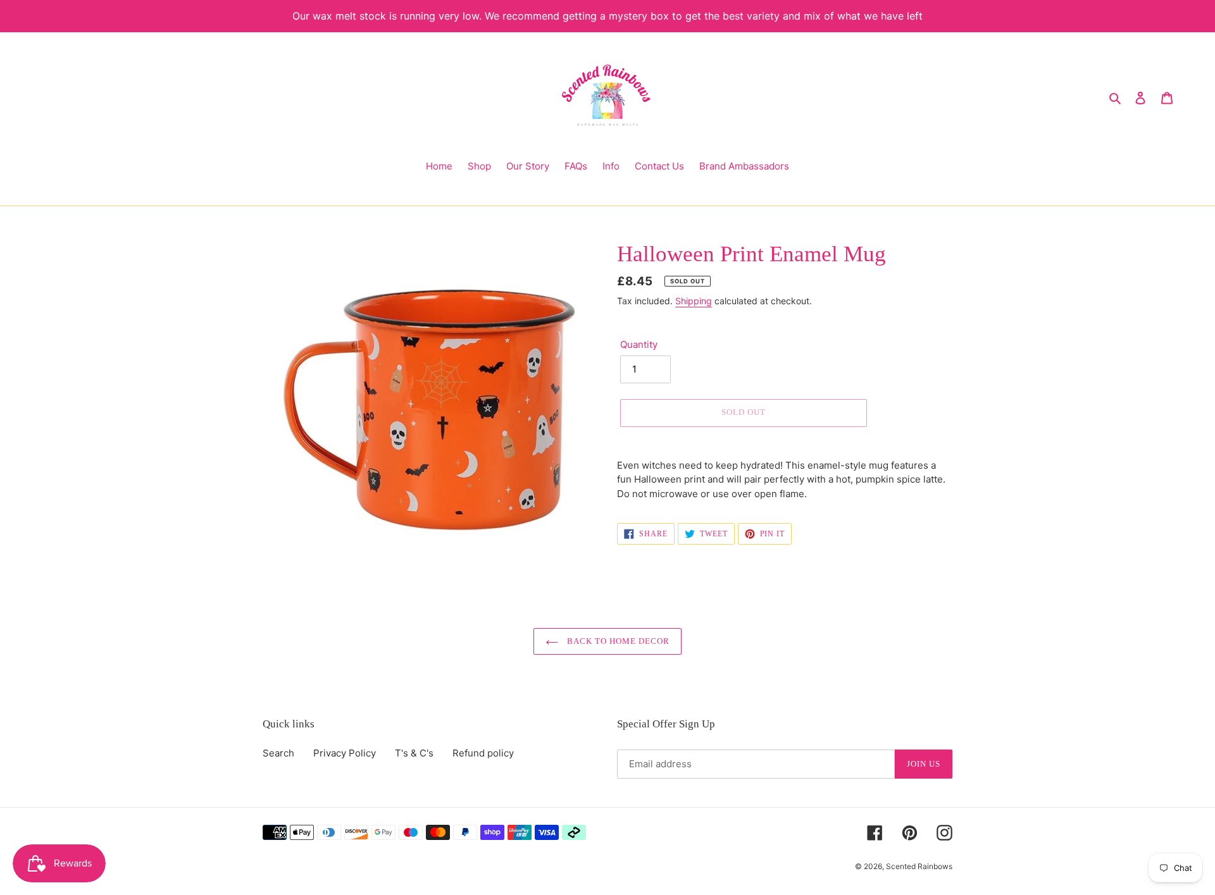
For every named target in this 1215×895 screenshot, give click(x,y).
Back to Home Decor (617, 641)
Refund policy (483, 753)
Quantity (638, 344)
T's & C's (414, 753)
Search (278, 753)
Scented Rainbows (919, 866)
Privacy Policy (344, 753)
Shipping (693, 300)
